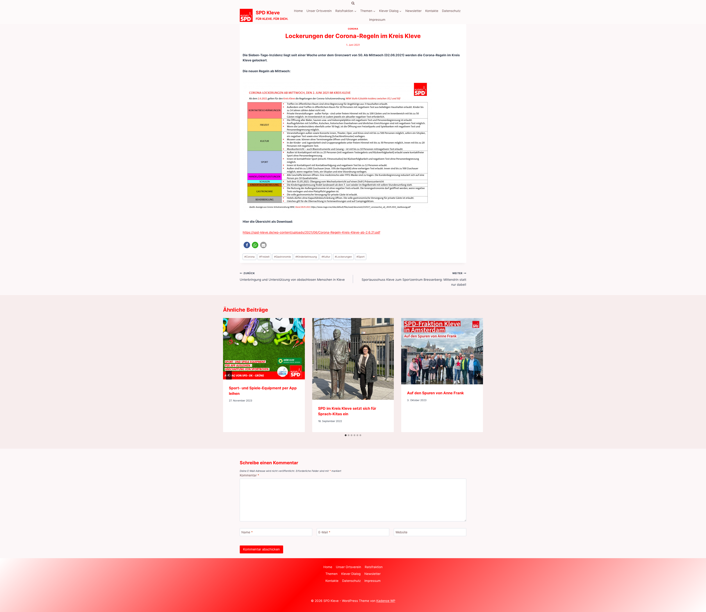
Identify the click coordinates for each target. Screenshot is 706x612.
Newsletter (413, 11)
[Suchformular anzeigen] (353, 3)
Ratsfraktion (374, 567)
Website (401, 532)
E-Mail (324, 532)
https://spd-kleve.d (257, 232)
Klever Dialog (351, 574)
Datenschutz (451, 11)
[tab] (346, 435)
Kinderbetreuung (306, 256)
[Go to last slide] (229, 375)
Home (298, 11)
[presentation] (264, 348)
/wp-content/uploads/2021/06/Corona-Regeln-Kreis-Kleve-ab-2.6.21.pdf (326, 232)
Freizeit (264, 256)
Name (247, 532)
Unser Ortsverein (319, 11)
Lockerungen (343, 256)
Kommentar (249, 475)
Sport (360, 256)
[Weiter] (477, 375)
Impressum (377, 19)
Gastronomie (282, 256)
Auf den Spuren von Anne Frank (435, 393)
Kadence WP (385, 601)
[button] (247, 245)
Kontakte (431, 11)
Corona (353, 28)
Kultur (326, 256)
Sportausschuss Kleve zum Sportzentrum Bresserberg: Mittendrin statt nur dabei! (414, 279)
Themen (331, 574)
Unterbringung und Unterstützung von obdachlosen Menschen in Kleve (292, 276)
